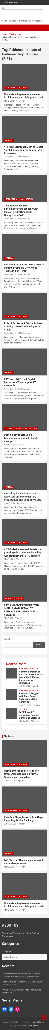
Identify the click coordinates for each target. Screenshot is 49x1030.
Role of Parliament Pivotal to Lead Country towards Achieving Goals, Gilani (23, 326)
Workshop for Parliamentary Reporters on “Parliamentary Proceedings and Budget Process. (23, 496)
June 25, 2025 (25, 705)
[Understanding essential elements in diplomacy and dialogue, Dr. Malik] (24, 77)
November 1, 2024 (12, 389)
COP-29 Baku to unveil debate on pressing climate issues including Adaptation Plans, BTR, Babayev (23, 552)
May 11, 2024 (10, 559)
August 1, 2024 (10, 445)
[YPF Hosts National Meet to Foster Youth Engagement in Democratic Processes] (24, 129)
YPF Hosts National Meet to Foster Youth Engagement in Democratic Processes (23, 150)
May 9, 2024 (9, 618)
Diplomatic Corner (13, 428)
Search (7, 639)
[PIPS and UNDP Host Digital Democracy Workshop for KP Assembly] (24, 361)
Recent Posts (16, 664)
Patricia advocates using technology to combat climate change (21, 438)
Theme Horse (37, 1022)
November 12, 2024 (12, 333)
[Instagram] (17, 1009)
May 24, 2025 (10, 101)
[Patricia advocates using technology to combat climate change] (24, 417)
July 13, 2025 (24, 686)
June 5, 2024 (9, 503)
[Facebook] (4, 1009)
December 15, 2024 (12, 218)
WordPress (33, 1025)
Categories (7, 951)
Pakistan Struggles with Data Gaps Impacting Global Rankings (29, 697)
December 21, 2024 (12, 157)
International (11, 199)
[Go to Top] (44, 1017)
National (23, 88)
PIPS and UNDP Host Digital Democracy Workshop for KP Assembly (20, 382)
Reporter (21, 101)
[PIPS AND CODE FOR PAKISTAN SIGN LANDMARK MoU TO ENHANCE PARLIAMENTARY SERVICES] (24, 588)
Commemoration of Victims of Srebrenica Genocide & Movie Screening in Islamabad (31, 677)
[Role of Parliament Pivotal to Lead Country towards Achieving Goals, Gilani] (24, 306)
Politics (20, 599)
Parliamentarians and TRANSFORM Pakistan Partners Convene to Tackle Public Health (24, 267)
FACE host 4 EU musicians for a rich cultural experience (29, 715)
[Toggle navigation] (5, 28)
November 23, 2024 (12, 274)
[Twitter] (11, 1009)
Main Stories (11, 88)
